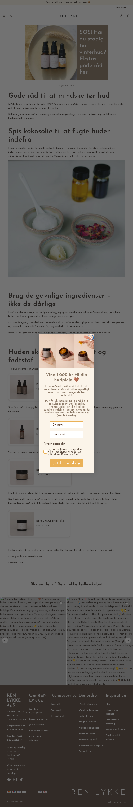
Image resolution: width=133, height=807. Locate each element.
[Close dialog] (91, 337)
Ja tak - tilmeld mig (66, 463)
